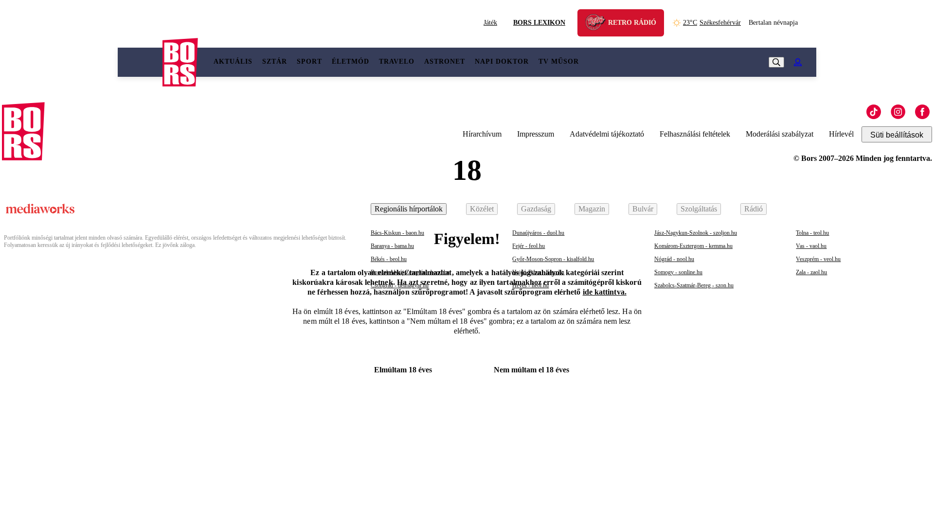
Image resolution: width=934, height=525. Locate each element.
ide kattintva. (605, 292)
